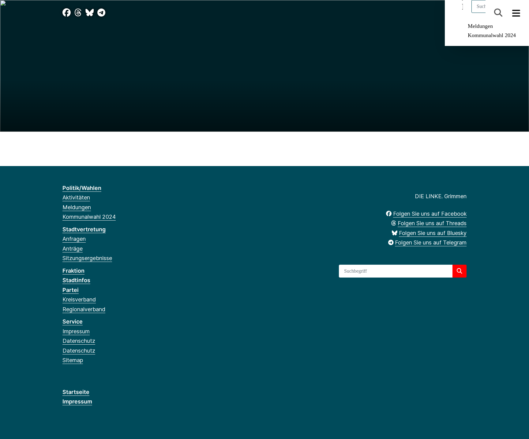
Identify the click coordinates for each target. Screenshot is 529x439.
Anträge (72, 248)
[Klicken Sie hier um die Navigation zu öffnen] (516, 13)
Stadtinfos (76, 280)
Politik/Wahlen (81, 188)
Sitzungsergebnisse (87, 258)
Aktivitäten (76, 197)
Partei (70, 290)
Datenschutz (78, 341)
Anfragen (74, 239)
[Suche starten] (459, 271)
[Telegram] (101, 13)
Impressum (76, 331)
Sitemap (72, 360)
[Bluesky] (89, 13)
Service (72, 321)
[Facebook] (66, 13)
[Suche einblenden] (498, 13)
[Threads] (78, 13)
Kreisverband (79, 299)
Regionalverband (83, 309)
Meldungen (480, 26)
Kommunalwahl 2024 (492, 35)
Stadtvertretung (84, 229)
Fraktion (73, 270)
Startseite (75, 392)
